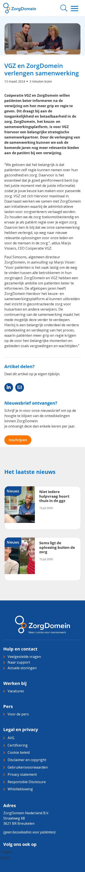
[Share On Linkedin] (8, 387)
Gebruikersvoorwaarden (28, 767)
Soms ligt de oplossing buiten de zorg (57, 547)
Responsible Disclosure (27, 781)
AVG (11, 737)
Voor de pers (18, 714)
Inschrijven (18, 440)
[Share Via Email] (19, 387)
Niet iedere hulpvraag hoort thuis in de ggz (54, 496)
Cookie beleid (19, 752)
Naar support (19, 662)
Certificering (18, 745)
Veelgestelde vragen (24, 656)
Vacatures (16, 691)
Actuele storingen (22, 668)
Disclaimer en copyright (27, 759)
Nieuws (13, 491)
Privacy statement (22, 774)
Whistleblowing (20, 789)
